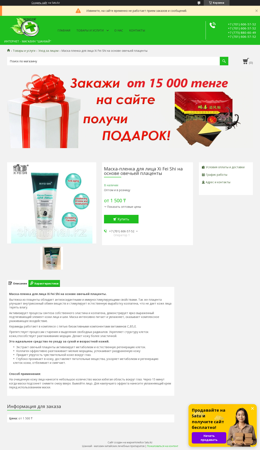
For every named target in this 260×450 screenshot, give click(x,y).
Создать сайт (39, 2)
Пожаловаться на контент (162, 446)
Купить (123, 219)
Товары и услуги (90, 30)
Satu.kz (148, 442)
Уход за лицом (48, 51)
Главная (63, 30)
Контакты (137, 30)
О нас (118, 30)
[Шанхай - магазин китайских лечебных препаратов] (24, 27)
